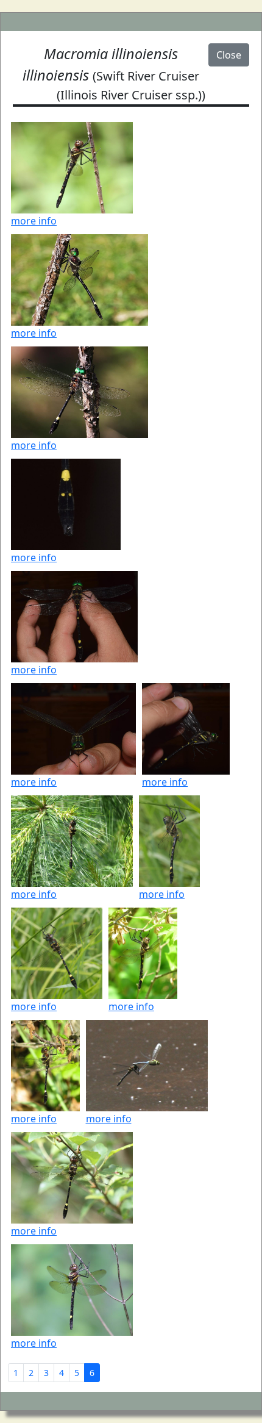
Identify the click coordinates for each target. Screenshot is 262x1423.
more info (34, 221)
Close (228, 55)
